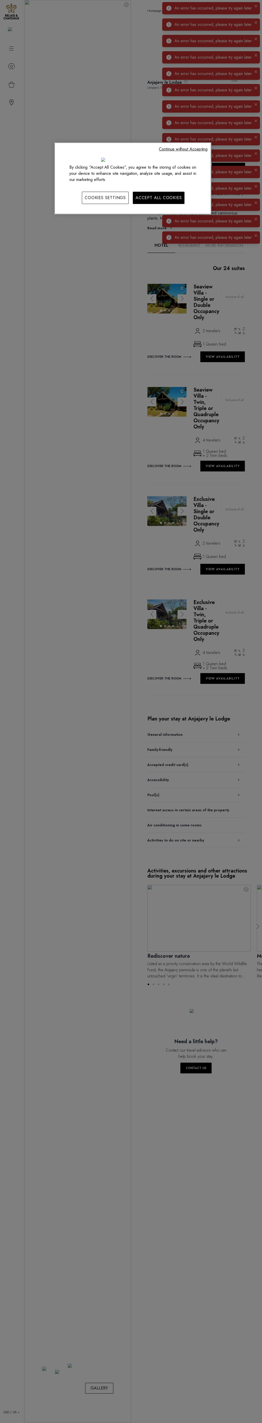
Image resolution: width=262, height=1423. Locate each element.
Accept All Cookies (159, 198)
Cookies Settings (105, 198)
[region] (132, 178)
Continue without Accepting (183, 149)
